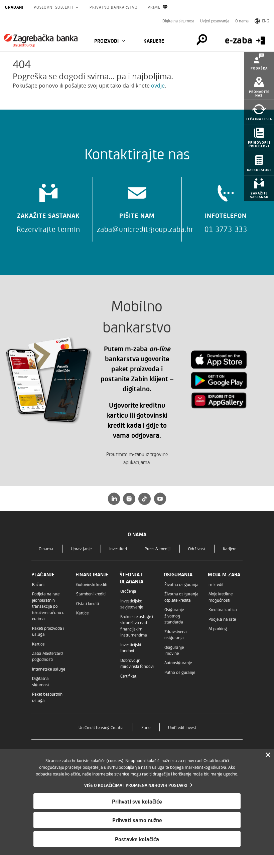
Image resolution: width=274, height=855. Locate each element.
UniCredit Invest (182, 727)
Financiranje (92, 574)
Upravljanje (81, 548)
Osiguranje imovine (174, 650)
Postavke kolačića (137, 839)
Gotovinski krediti (91, 584)
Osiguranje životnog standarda (174, 615)
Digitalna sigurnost (178, 21)
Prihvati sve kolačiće (137, 801)
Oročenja (128, 591)
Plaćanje (42, 574)
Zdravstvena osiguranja (175, 634)
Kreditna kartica (223, 609)
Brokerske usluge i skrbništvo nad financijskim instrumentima (136, 625)
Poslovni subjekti (54, 7)
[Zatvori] (268, 755)
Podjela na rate (222, 619)
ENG (265, 21)
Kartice (38, 643)
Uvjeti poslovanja (214, 21)
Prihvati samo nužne (137, 820)
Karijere (229, 548)
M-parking (218, 628)
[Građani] (41, 40)
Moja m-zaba (224, 574)
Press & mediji (157, 548)
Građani (14, 7)
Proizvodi (107, 40)
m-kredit (216, 584)
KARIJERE (153, 40)
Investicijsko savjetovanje (131, 603)
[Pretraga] (201, 39)
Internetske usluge (48, 669)
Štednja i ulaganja (131, 578)
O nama (242, 21)
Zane (145, 727)
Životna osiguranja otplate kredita (181, 596)
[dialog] (137, 802)
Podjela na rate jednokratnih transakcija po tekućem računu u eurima (48, 605)
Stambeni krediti (91, 593)
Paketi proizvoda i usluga (48, 631)
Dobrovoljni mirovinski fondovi (137, 663)
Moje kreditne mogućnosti (221, 596)
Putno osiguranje (179, 672)
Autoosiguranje (178, 662)
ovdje (158, 85)
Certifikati (128, 676)
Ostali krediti (87, 603)
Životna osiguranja (181, 584)
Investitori (118, 548)
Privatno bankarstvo (114, 7)
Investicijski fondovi (130, 647)
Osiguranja (178, 574)
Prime (154, 7)
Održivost (196, 548)
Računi (38, 584)
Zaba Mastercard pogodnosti (47, 656)
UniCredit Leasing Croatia (101, 727)
